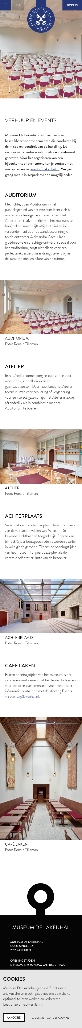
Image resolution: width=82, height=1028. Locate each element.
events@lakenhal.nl (44, 169)
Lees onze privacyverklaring (23, 1004)
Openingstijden (22, 960)
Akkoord (14, 1017)
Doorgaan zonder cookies (50, 1017)
